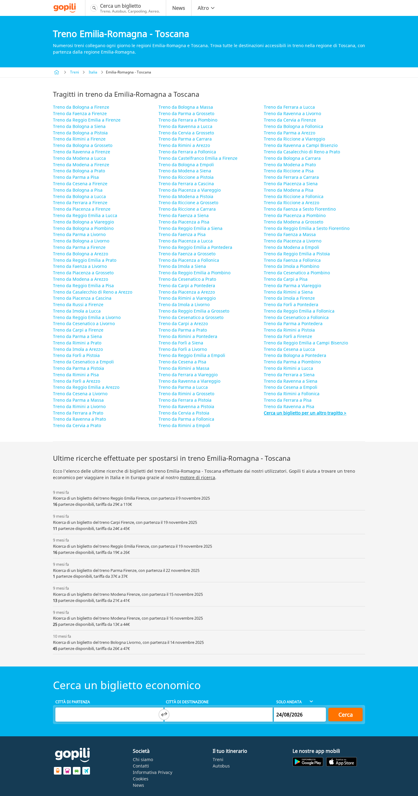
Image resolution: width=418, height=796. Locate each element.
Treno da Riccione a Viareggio (294, 139)
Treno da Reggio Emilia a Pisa (83, 285)
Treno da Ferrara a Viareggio (188, 374)
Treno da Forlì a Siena (181, 343)
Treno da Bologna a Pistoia (80, 133)
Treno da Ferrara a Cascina (186, 183)
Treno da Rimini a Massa (184, 368)
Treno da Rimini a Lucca (288, 368)
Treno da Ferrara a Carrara (291, 177)
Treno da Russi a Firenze (78, 304)
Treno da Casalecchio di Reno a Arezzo (92, 292)
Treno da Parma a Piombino (292, 362)
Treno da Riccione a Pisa (289, 171)
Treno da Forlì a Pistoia (76, 355)
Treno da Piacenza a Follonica (189, 260)
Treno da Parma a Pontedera (293, 323)
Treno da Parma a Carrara (185, 139)
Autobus (221, 766)
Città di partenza (72, 701)
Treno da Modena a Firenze (81, 164)
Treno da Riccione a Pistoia (186, 177)
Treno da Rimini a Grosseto (186, 393)
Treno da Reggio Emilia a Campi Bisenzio (306, 343)
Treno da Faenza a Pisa (182, 234)
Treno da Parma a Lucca (183, 387)
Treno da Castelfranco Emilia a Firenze (198, 158)
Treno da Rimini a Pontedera (188, 336)
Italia (93, 72)
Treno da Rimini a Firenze (79, 139)
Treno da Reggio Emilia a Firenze (87, 120)
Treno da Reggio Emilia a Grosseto (194, 311)
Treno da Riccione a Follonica (293, 196)
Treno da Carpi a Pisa (286, 279)
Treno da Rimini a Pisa (76, 374)
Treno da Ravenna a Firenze (81, 152)
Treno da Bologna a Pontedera (295, 355)
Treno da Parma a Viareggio (292, 285)
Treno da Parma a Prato (183, 330)
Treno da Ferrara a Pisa (288, 400)
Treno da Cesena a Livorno (80, 393)
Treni (74, 72)
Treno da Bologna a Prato (79, 171)
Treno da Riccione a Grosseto (188, 202)
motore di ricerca (197, 477)
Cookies (140, 779)
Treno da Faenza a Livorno (80, 266)
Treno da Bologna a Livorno (81, 241)
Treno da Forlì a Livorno (183, 349)
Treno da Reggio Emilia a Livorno (87, 317)
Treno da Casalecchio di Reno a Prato (302, 152)
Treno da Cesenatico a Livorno (84, 323)
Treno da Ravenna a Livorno (292, 113)
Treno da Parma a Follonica (186, 419)
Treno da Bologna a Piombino (83, 228)
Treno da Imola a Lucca (77, 311)
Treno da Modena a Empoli (291, 247)
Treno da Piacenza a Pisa (184, 222)
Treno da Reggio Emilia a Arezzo (86, 387)
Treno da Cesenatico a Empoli (83, 362)
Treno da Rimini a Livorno (79, 406)
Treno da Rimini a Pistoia (289, 330)
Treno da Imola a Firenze (289, 298)
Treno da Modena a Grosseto (293, 222)
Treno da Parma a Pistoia (78, 368)
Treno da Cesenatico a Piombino (297, 273)
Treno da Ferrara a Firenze (80, 202)
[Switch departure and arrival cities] (164, 714)
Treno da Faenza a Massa (290, 234)
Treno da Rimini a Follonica (291, 393)
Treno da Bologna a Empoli (186, 164)
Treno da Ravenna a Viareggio (189, 381)
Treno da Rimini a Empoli (184, 425)
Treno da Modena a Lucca (79, 158)
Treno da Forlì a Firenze (288, 336)
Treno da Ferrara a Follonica (187, 152)
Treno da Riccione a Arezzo (291, 202)
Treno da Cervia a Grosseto (186, 133)
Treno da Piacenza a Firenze (81, 209)
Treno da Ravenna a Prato (79, 419)
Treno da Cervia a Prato (77, 425)
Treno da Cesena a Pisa (182, 362)
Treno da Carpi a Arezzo (183, 323)
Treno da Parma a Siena (77, 336)
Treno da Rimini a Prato (77, 343)
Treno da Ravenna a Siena (290, 381)
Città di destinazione (187, 701)
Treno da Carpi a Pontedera (187, 285)
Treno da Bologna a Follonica (293, 126)
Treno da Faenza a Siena (184, 215)
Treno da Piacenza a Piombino (295, 215)
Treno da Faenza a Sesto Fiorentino (300, 209)
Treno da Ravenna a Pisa (289, 406)
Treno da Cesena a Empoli (290, 387)
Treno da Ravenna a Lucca (185, 126)
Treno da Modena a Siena (185, 171)
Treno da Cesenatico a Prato (187, 279)
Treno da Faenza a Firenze (80, 113)
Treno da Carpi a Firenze (78, 330)
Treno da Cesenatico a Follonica (296, 317)
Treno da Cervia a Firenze (290, 120)
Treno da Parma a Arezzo (289, 133)
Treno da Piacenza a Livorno (292, 241)
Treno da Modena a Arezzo (80, 279)
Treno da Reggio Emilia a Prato (84, 260)
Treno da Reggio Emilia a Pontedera (195, 247)
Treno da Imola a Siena (182, 266)
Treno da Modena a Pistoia (186, 196)
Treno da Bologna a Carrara (292, 158)
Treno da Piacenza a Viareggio (190, 190)
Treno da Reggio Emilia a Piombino (194, 273)
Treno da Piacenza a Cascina (82, 298)
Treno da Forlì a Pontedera (291, 304)
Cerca (345, 714)
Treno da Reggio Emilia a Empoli (192, 355)
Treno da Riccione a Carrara (187, 209)
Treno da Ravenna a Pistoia (186, 406)
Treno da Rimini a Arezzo (184, 145)
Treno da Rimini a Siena (288, 292)
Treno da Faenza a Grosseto (187, 254)
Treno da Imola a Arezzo (78, 349)
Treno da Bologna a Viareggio (83, 222)
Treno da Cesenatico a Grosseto (191, 317)
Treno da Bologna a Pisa (78, 190)
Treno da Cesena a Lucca (289, 349)
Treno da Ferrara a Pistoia (185, 400)
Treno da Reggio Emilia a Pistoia (297, 254)
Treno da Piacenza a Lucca (186, 241)
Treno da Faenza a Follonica (292, 260)
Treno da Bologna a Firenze (81, 107)
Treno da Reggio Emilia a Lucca (85, 215)
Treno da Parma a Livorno (79, 234)
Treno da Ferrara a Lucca (289, 107)
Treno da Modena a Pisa (288, 190)
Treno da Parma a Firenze (79, 247)
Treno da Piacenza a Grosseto (83, 273)
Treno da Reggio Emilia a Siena (190, 228)
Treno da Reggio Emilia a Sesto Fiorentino (306, 228)
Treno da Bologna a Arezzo (80, 254)
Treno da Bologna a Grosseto (82, 145)
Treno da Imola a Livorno (184, 304)
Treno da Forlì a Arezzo (76, 381)
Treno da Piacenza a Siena (291, 183)
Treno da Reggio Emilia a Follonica (299, 311)
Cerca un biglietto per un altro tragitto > (305, 413)
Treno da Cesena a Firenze (80, 183)
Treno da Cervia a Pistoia (184, 413)
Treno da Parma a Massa (78, 400)
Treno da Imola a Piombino (291, 266)
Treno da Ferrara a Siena (289, 374)
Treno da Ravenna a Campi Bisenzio (301, 145)
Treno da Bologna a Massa (186, 107)
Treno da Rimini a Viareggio (187, 298)
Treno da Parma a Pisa (76, 177)
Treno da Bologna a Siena (79, 126)
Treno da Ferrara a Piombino (188, 120)
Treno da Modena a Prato (290, 164)
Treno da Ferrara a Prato (78, 413)
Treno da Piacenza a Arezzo (187, 292)
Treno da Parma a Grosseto (186, 113)
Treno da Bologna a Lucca (79, 196)
